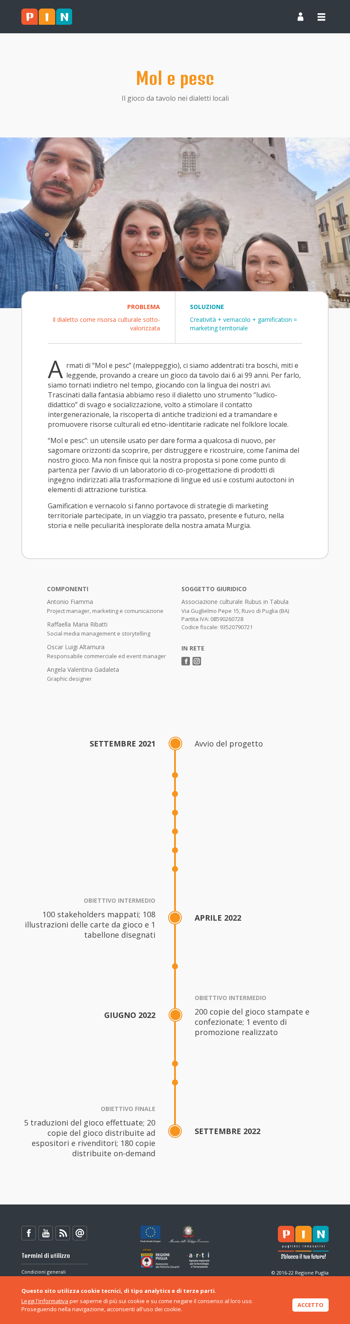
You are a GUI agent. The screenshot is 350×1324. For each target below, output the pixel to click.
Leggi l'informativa (44, 1301)
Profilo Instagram (196, 661)
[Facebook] (28, 1233)
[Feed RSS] (62, 1233)
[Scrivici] (80, 1233)
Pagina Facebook (185, 661)
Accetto (311, 1305)
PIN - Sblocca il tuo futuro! (46, 17)
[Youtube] (45, 1233)
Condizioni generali (43, 1272)
